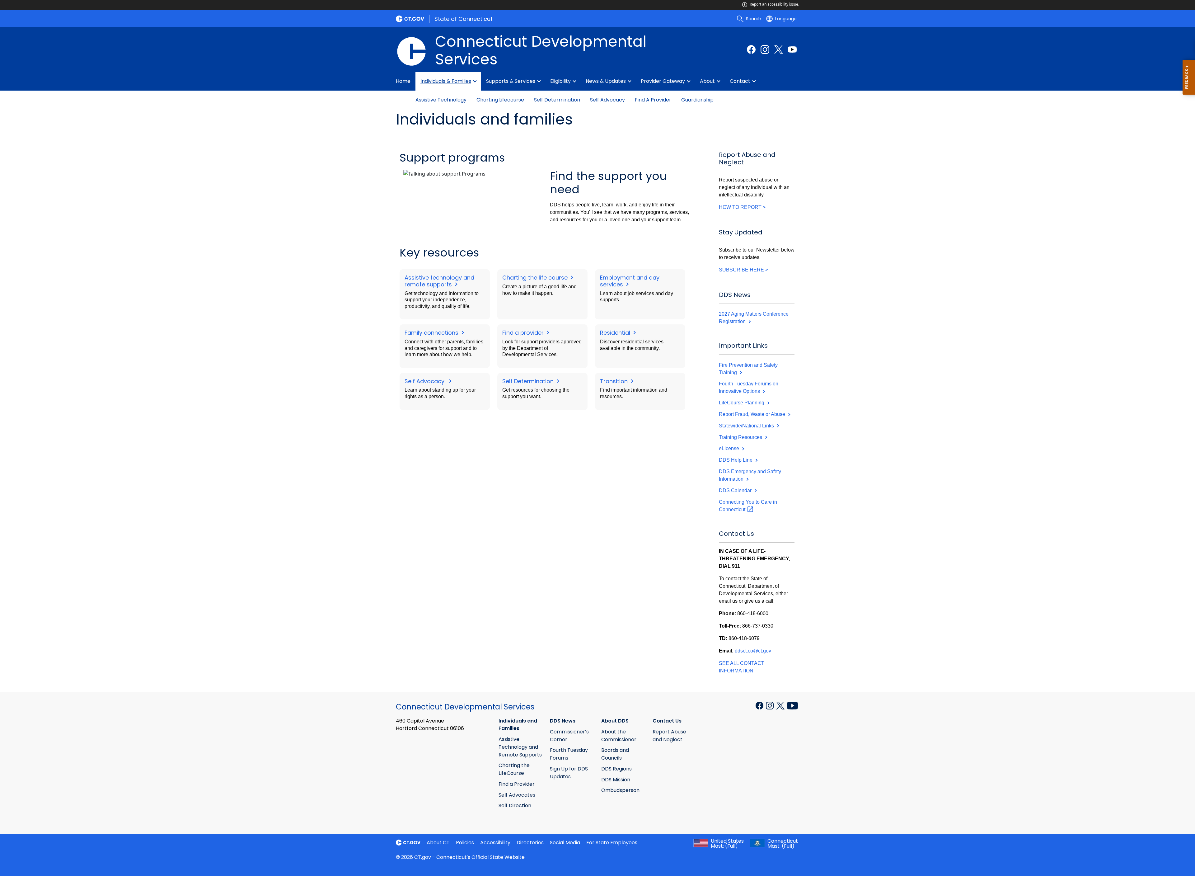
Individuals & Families (445, 81)
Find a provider (523, 333)
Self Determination (557, 99)
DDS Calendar (736, 490)
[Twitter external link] (778, 49)
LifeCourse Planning (742, 402)
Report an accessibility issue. (774, 4)
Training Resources (741, 437)
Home (403, 81)
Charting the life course (535, 277)
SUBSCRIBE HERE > (743, 269)
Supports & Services (510, 81)
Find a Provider (653, 99)
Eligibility (560, 81)
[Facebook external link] (751, 49)
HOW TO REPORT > (742, 207)
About (707, 81)
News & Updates (606, 81)
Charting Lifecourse (500, 99)
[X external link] (781, 705)
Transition (614, 381)
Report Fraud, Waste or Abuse (752, 414)
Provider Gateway (663, 81)
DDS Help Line (736, 460)
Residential (616, 333)
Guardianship (697, 99)
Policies (465, 842)
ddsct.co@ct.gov (753, 650)
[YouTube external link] (792, 705)
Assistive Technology (440, 99)
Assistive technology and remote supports (439, 281)
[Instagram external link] (765, 49)
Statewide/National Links (747, 425)
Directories (530, 842)
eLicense (729, 448)
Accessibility (495, 842)
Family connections (432, 333)
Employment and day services (629, 281)
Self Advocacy (607, 99)
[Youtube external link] (792, 49)
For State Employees (611, 842)
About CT (438, 842)
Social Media (565, 842)
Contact (740, 81)
